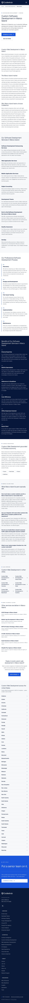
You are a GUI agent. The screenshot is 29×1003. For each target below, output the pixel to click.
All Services (4, 913)
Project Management (6, 920)
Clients (3, 961)
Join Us (3, 963)
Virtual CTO (4, 923)
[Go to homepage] (7, 2)
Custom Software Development (9, 940)
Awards (3, 970)
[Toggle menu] (26, 2)
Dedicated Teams (5, 916)
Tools (2, 990)
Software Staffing (5, 918)
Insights (3, 985)
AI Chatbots (4, 947)
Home (2, 6)
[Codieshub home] (7, 893)
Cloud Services (5, 951)
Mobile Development (6, 944)
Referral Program (5, 973)
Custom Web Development (10, 6)
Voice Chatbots (5, 927)
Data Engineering (5, 949)
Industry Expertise (5, 954)
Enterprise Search (5, 930)
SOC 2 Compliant (13, 996)
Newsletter (4, 987)
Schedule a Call (8, 34)
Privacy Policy (14, 999)
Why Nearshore (5, 983)
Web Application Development (8, 942)
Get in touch (14, 674)
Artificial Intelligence (6, 937)
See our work (7, 38)
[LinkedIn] (2, 906)
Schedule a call (9, 881)
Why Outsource (5, 980)
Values (3, 966)
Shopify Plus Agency (6, 925)
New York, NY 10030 (6, 901)
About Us (3, 968)
